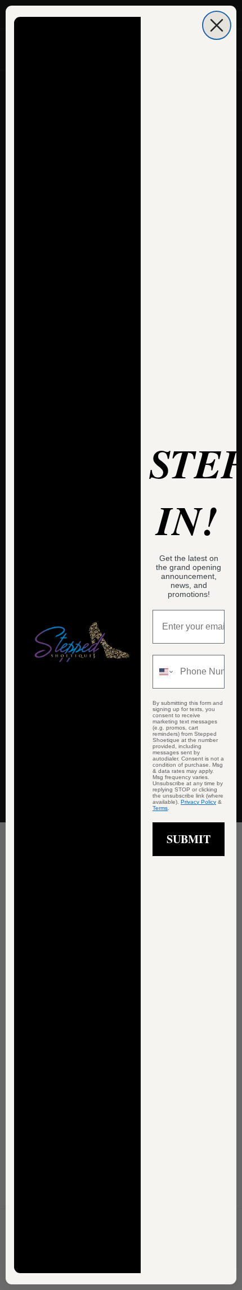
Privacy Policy (198, 802)
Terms (160, 808)
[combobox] (163, 671)
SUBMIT (188, 839)
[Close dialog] (217, 25)
